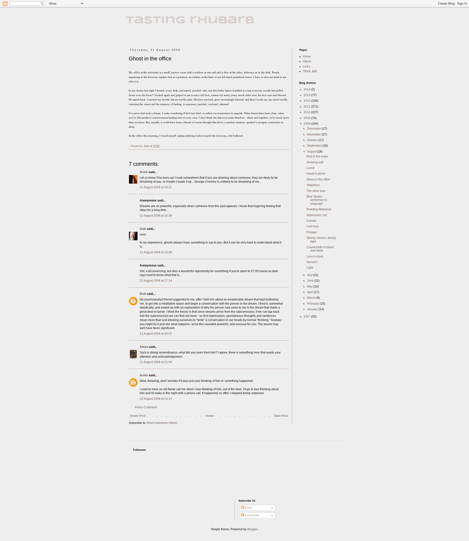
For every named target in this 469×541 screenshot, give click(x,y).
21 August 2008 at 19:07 (156, 333)
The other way (316, 191)
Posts (248, 507)
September (314, 145)
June (310, 280)
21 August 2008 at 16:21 (156, 187)
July (310, 275)
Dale (143, 229)
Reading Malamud (319, 209)
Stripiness (313, 185)
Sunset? (312, 262)
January (313, 309)
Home (210, 416)
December (314, 128)
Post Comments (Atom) (162, 423)
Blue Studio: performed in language (317, 200)
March (311, 297)
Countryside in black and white (320, 248)
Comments (251, 515)
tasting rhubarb (190, 20)
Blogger (252, 529)
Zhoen (144, 347)
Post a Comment (146, 407)
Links (306, 66)
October (312, 140)
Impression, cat (317, 215)
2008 (307, 123)
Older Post (281, 416)
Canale (311, 220)
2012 (307, 100)
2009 (307, 118)
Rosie (144, 172)
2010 (307, 112)
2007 (307, 316)
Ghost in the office (318, 179)
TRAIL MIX (310, 71)
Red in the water (317, 156)
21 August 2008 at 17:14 (156, 280)
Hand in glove (316, 173)
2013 (307, 95)
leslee (144, 375)
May (310, 286)
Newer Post (137, 416)
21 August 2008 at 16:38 (156, 215)
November (314, 134)
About (307, 61)
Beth (143, 294)
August (312, 151)
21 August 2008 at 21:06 (156, 362)
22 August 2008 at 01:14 (156, 398)
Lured (310, 168)
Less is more (315, 256)
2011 (307, 106)
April (310, 292)
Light (310, 267)
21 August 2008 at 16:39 (156, 252)
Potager (312, 232)
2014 (307, 89)
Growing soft (315, 162)
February (313, 303)
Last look (313, 226)
